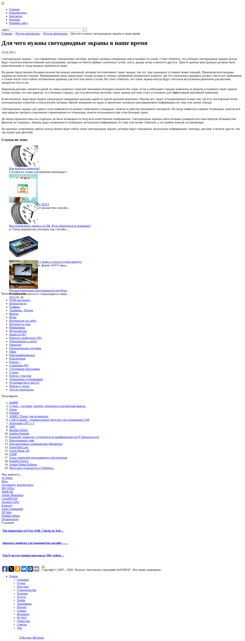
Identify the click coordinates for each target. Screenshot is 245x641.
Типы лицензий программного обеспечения (38, 457)
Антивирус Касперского (17, 484)
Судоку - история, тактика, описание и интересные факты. (47, 406)
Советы (22, 624)
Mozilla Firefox (18, 430)
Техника (22, 593)
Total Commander (12, 509)
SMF (12, 426)
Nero (5, 481)
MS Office (8, 488)
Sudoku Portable (19, 433)
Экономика (24, 603)
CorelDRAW (10, 498)
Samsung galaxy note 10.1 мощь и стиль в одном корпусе (45, 261)
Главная (7, 33)
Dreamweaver (10, 519)
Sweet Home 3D (19, 450)
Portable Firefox (19, 461)
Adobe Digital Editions (23, 464)
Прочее (21, 607)
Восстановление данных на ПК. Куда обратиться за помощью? (50, 225)
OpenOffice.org (18, 447)
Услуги (21, 597)
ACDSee (7, 478)
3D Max (7, 512)
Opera (13, 409)
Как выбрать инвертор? (24, 168)
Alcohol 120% (10, 502)
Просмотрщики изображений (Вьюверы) (36, 444)
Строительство (26, 590)
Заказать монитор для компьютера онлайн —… (35, 543)
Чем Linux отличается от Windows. (31, 468)
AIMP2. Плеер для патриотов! (28, 416)
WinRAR (7, 491)
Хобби (21, 600)
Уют (19, 628)
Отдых (21, 583)
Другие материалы (27, 33)
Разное (13, 576)
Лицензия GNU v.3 (21, 423)
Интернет (23, 614)
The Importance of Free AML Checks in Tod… (33, 530)
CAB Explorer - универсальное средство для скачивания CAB (49, 419)
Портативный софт (21, 440)
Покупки (23, 586)
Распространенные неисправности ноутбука (38, 290)
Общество (23, 621)
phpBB (13, 402)
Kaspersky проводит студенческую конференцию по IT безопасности (54, 437)
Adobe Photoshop (12, 495)
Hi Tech (22, 617)
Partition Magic (11, 515)
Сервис (21, 610)
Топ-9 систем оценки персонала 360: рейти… (33, 555)
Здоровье (23, 579)
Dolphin (14, 413)
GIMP (13, 454)
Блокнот (7, 505)
